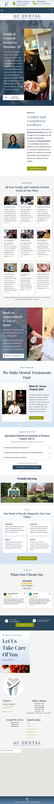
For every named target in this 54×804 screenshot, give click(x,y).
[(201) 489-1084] (34, 3)
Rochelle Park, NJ (15, 722)
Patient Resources (31, 734)
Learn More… (7, 223)
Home (28, 723)
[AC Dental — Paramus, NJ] (14, 3)
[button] (2, 10)
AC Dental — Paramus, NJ (23, 1)
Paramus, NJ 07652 (7, 708)
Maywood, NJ (14, 724)
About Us (29, 726)
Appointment (30, 737)
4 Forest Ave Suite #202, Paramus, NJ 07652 (43, 620)
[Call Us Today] (6, 621)
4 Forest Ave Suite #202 (8, 706)
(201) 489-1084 (41, 1)
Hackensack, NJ (15, 726)
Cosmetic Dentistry (31, 729)
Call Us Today (13, 619)
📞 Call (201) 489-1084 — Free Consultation (27, 467)
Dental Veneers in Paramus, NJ (35, 297)
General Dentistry (31, 732)
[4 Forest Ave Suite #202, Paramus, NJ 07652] (34, 620)
